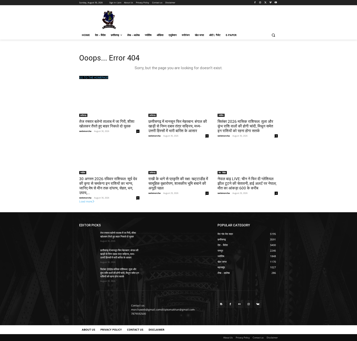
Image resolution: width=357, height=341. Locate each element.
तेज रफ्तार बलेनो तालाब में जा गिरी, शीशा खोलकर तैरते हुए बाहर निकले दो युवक (106, 123)
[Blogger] (221, 304)
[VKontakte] (257, 304)
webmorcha (85, 131)
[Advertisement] (206, 19)
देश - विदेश (222, 172)
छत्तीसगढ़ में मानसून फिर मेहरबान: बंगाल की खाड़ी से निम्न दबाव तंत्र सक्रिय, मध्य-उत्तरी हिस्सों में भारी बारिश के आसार (177, 126)
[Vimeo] (270, 3)
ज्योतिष (221, 115)
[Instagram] (260, 3)
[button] (273, 35)
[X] (265, 3)
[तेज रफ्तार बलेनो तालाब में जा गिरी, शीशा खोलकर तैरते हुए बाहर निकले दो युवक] (109, 102)
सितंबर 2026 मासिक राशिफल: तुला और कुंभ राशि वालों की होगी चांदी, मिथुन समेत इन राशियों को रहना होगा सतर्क (245, 126)
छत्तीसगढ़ (83, 115)
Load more (85, 201)
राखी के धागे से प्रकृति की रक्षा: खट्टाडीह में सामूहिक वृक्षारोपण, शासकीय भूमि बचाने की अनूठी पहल (178, 183)
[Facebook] (255, 3)
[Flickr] (239, 304)
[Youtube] (276, 3)
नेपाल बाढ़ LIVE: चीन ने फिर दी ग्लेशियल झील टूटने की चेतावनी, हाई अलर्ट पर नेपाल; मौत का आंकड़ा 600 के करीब (247, 183)
